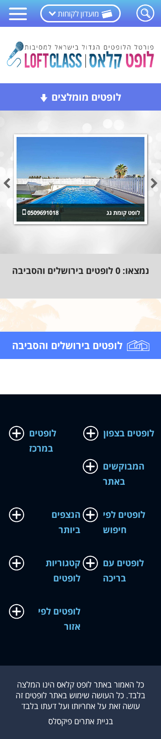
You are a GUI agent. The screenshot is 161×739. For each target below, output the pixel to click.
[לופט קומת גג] (80, 179)
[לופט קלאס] (80, 54)
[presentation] (6, 184)
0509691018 (42, 213)
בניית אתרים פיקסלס (80, 721)
